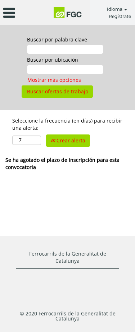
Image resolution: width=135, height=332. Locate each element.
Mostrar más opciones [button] (54, 79)
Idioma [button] (115, 9)
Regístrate (120, 16)
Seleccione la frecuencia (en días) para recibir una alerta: (67, 124)
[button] (22, 13)
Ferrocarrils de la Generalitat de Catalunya (67, 257)
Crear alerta (70, 140)
